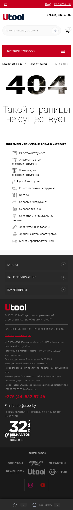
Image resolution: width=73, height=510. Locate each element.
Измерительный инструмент (37, 188)
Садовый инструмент (33, 201)
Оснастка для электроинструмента (25, 172)
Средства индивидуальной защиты (33, 218)
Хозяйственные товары (34, 226)
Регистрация (62, 4)
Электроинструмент (32, 153)
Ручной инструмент (29, 181)
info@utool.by (25, 405)
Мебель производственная (36, 240)
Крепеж (24, 194)
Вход (48, 4)
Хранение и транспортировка (38, 233)
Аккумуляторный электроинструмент (26, 161)
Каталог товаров (21, 51)
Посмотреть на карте (18, 335)
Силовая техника (30, 208)
